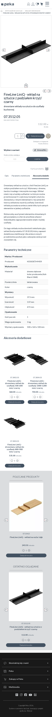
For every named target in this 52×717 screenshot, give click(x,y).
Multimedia (14, 687)
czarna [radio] (37, 159)
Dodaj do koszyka (37, 136)
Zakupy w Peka (16, 679)
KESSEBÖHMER (34, 261)
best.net (26, 708)
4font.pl (29, 711)
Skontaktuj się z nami (19, 663)
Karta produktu (37, 168)
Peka (11, 671)
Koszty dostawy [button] (43, 144)
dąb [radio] (14, 159)
